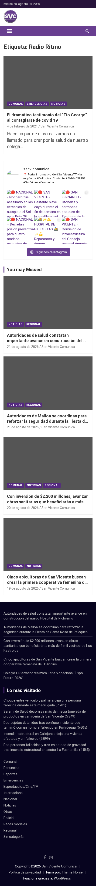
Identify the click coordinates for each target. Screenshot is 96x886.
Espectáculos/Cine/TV (20, 786)
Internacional (13, 793)
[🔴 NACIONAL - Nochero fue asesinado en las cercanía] (20, 203)
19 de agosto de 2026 (23, 588)
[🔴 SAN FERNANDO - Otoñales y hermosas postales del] (75, 203)
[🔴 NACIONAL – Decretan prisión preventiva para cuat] (20, 230)
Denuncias (11, 768)
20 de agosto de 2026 (23, 508)
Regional (33, 324)
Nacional (10, 799)
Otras (7, 812)
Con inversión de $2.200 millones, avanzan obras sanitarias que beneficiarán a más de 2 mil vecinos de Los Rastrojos (48, 502)
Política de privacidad (25, 872)
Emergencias (37, 103)
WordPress (62, 878)
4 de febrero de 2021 (22, 126)
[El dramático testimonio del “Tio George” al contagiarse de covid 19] (48, 82)
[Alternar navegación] (9, 31)
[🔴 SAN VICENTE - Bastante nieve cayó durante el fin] (48, 203)
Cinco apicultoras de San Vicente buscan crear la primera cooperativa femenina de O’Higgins (47, 582)
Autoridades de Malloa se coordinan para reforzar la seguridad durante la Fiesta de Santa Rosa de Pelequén (47, 421)
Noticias (58, 103)
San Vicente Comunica (57, 126)
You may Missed (24, 269)
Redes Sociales (15, 824)
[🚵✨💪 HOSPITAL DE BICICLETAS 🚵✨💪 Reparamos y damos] (48, 230)
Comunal (15, 103)
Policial (8, 818)
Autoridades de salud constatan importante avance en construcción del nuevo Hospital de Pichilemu (44, 341)
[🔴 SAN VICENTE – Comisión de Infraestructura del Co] (75, 230)
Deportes (10, 774)
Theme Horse (72, 872)
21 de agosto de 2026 (23, 347)
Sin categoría (13, 837)
